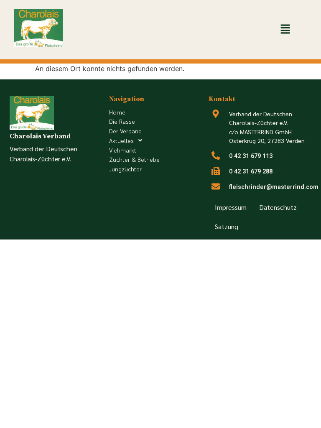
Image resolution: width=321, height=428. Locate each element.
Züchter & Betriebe (134, 159)
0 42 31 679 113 (251, 156)
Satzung (226, 226)
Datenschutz (278, 207)
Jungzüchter (125, 169)
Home (117, 112)
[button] (285, 29)
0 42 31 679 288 (251, 171)
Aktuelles (121, 140)
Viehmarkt (122, 150)
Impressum (231, 207)
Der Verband (125, 131)
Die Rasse (122, 121)
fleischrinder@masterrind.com (273, 187)
